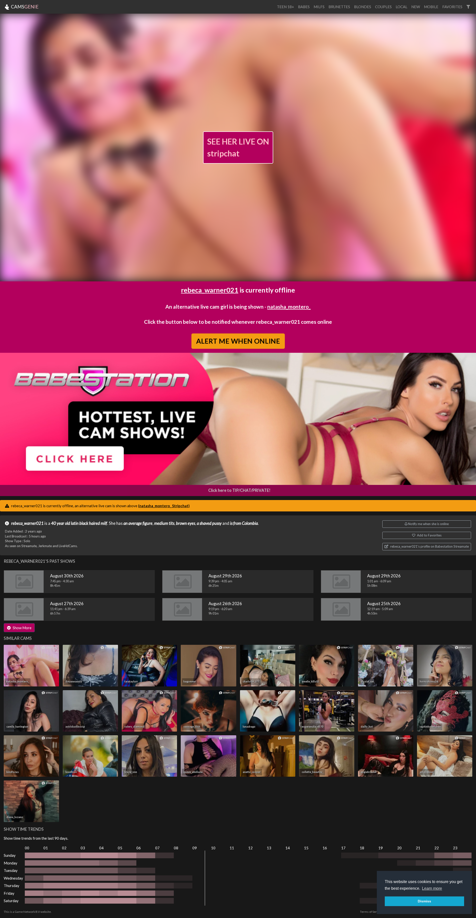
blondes (362, 6)
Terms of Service (371, 912)
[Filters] (468, 7)
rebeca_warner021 (209, 290)
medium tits (164, 523)
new (415, 6)
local (401, 6)
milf (104, 523)
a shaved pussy (209, 523)
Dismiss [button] (424, 901)
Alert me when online (238, 340)
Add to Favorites (429, 535)
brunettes (339, 6)
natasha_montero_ (289, 306)
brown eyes (185, 523)
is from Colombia (244, 523)
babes (304, 6)
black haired (89, 523)
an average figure (137, 523)
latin (75, 523)
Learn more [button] (432, 888)
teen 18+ (285, 6)
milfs (319, 6)
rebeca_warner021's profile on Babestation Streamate (429, 546)
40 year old (60, 523)
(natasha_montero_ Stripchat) (164, 505)
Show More (21, 627)
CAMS (24, 6)
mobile (431, 6)
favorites (452, 6)
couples (383, 6)
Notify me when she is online (428, 524)
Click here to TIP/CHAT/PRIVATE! (239, 490)
